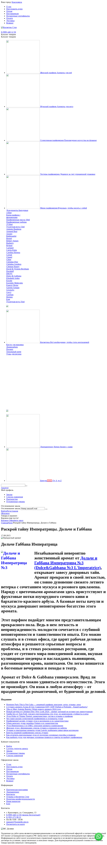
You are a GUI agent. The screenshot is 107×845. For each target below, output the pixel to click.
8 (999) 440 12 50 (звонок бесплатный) (23, 815)
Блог (8, 804)
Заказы (9, 494)
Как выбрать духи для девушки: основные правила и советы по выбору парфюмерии (44, 737)
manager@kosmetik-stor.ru (17, 822)
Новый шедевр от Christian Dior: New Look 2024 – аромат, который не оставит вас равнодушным (49, 711)
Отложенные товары (15, 501)
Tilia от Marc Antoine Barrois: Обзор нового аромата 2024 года (33, 709)
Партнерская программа (17, 790)
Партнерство (12, 499)
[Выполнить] (46, 509)
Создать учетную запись (17, 748)
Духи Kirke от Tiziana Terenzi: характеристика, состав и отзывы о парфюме (39, 716)
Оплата (9, 18)
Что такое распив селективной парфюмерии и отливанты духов (34, 718)
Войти (4, 511)
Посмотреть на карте (15, 824)
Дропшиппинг (12, 792)
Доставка (10, 21)
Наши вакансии (13, 801)
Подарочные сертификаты (18, 16)
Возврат (9, 23)
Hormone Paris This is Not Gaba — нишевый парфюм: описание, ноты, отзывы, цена (43, 704)
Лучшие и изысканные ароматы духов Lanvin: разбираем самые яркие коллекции (42, 730)
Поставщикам (12, 13)
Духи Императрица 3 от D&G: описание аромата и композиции (34, 726)
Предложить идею (14, 9)
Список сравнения (14, 497)
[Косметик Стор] (9, 27)
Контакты (10, 794)
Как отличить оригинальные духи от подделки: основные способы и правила (41, 735)
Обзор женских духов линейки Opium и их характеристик (32, 723)
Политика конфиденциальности (20, 799)
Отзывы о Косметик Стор (17, 797)
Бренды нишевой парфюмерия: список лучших (27, 733)
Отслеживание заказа (10, 508)
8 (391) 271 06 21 (13, 817)
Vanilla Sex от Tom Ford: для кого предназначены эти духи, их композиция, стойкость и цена (47, 714)
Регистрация (12, 511)
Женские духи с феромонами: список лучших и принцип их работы (36, 728)
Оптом (9, 11)
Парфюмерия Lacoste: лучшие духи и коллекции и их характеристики (37, 721)
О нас (8, 6)
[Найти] (26, 485)
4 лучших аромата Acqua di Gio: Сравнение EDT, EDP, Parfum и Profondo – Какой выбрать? (47, 707)
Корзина (4, 520)
